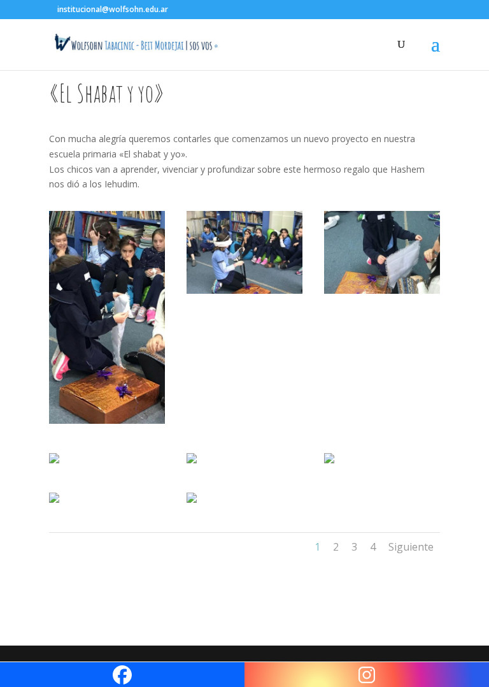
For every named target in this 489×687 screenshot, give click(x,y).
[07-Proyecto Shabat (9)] (54, 502)
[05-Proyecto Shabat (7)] (192, 463)
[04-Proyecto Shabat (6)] (54, 463)
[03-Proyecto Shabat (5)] (382, 293)
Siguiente (411, 547)
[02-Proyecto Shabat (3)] (244, 293)
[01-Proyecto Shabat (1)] (107, 423)
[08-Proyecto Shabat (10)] (192, 502)
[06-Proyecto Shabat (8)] (329, 463)
